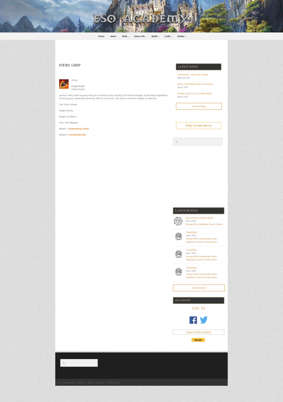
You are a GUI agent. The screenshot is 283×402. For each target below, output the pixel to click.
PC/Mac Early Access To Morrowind (194, 93)
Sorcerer (211, 224)
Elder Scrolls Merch (199, 126)
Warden (214, 242)
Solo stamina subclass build (199, 217)
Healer (213, 239)
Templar (219, 224)
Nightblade (203, 224)
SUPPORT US (113, 382)
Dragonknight (204, 239)
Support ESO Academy (198, 332)
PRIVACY (81, 382)
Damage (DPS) (192, 224)
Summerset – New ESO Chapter (193, 74)
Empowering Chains (79, 128)
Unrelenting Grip (77, 134)
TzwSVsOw (191, 232)
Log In (198, 308)
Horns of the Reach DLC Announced (195, 84)
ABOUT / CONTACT (96, 382)
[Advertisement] (141, 50)
